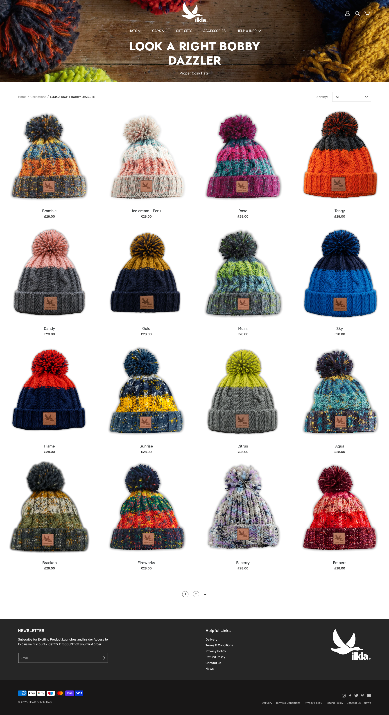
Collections (38, 97)
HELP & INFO (247, 31)
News (210, 669)
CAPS (156, 31)
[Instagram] (344, 695)
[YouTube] (369, 695)
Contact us (213, 663)
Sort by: (322, 97)
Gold (146, 328)
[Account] (347, 13)
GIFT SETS (184, 31)
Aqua (339, 446)
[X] (356, 695)
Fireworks (146, 562)
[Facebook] (350, 695)
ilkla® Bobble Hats (40, 702)
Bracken (49, 562)
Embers (339, 562)
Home (22, 97)
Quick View (49, 156)
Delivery (211, 639)
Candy (49, 328)
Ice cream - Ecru (146, 211)
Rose (242, 211)
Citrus (242, 446)
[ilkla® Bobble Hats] (194, 13)
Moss (243, 328)
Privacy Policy (216, 651)
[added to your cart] (367, 13)
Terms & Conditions (219, 645)
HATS (133, 31)
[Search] (357, 13)
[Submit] (103, 658)
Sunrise (146, 446)
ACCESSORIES (214, 31)
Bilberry (243, 562)
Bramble (49, 211)
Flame (49, 446)
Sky (339, 328)
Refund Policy (215, 657)
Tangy (339, 211)
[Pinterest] (363, 695)
